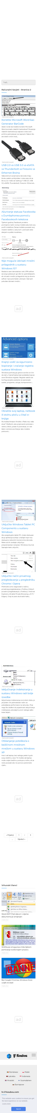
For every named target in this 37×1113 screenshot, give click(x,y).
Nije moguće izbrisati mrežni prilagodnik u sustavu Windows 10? (18, 264)
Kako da (5, 920)
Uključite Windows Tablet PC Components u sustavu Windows (18, 528)
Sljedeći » (21, 839)
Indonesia (26, 1076)
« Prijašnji (10, 835)
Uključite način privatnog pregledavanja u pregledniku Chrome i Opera (18, 580)
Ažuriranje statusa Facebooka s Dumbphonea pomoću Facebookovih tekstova (18, 215)
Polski (27, 1072)
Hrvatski (10, 1080)
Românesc (13, 1072)
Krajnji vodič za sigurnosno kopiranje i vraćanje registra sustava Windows (17, 366)
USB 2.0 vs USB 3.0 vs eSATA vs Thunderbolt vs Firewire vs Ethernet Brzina (18, 169)
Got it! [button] (18, 1109)
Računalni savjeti (7, 117)
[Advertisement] (18, 19)
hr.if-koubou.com (10, 1092)
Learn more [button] (6, 1104)
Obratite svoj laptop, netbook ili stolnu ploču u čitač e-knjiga (18, 414)
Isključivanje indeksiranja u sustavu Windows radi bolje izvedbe (17, 693)
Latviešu (12, 1076)
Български (19, 1085)
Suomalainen (26, 1080)
